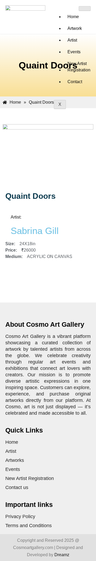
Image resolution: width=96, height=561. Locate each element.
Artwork (74, 28)
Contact (74, 81)
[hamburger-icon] (85, 8)
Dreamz (61, 554)
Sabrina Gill (35, 230)
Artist (72, 40)
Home (73, 16)
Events (74, 52)
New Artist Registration (78, 66)
